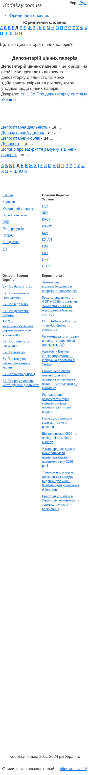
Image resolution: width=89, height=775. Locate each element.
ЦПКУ (46, 266)
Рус (83, 2)
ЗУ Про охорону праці (18, 374)
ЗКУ (45, 213)
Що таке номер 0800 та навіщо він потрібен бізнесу (59, 438)
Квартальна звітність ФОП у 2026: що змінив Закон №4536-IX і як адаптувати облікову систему (59, 306)
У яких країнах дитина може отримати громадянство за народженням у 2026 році (58, 457)
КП (4, 249)
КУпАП (47, 239)
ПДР (5, 222)
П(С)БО (8, 235)
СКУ (45, 253)
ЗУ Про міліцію (13, 352)
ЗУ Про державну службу (15, 313)
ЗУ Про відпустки (15, 304)
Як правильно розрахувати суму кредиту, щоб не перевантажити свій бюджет (56, 403)
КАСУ (46, 219)
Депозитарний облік (20, 138)
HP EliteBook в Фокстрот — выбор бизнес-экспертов (60, 325)
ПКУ (45, 246)
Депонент (10, 143)
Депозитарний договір (22, 132)
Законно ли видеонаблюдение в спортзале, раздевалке (59, 286)
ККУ (45, 233)
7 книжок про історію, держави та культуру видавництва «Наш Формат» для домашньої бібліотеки (60, 481)
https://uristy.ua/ (73, 769)
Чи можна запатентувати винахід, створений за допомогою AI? (60, 341)
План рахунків (13, 229)
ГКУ (45, 206)
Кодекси (8, 202)
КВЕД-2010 (10, 242)
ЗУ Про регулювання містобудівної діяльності (20, 383)
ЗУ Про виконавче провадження (15, 295)
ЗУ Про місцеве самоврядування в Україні (16, 363)
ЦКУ (45, 260)
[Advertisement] (20, 587)
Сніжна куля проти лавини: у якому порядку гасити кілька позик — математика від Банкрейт (60, 379)
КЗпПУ (47, 226)
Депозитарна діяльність (24, 127)
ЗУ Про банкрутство (17, 286)
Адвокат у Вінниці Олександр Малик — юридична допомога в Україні (58, 358)
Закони (7, 195)
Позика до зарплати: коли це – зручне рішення (57, 423)
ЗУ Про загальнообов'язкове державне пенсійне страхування (17, 328)
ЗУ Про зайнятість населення (16, 343)
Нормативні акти (14, 215)
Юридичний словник (27, 15)
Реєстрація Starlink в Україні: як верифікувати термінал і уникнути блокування (60, 502)
